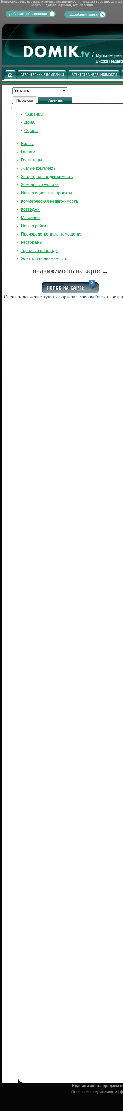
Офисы (31, 130)
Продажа (24, 100)
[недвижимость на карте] (70, 292)
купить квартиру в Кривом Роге (73, 296)
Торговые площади (39, 250)
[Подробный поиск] (85, 14)
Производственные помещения (52, 234)
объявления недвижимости (93, 1092)
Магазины (30, 217)
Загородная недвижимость (47, 176)
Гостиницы (31, 160)
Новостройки (33, 226)
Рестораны (31, 242)
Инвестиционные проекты (46, 193)
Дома (29, 122)
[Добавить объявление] (31, 16)
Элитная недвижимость (44, 258)
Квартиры (33, 114)
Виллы (27, 143)
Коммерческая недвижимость (49, 201)
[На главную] (10, 78)
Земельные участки (40, 184)
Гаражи (28, 151)
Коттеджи (30, 209)
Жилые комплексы (39, 168)
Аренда (55, 100)
